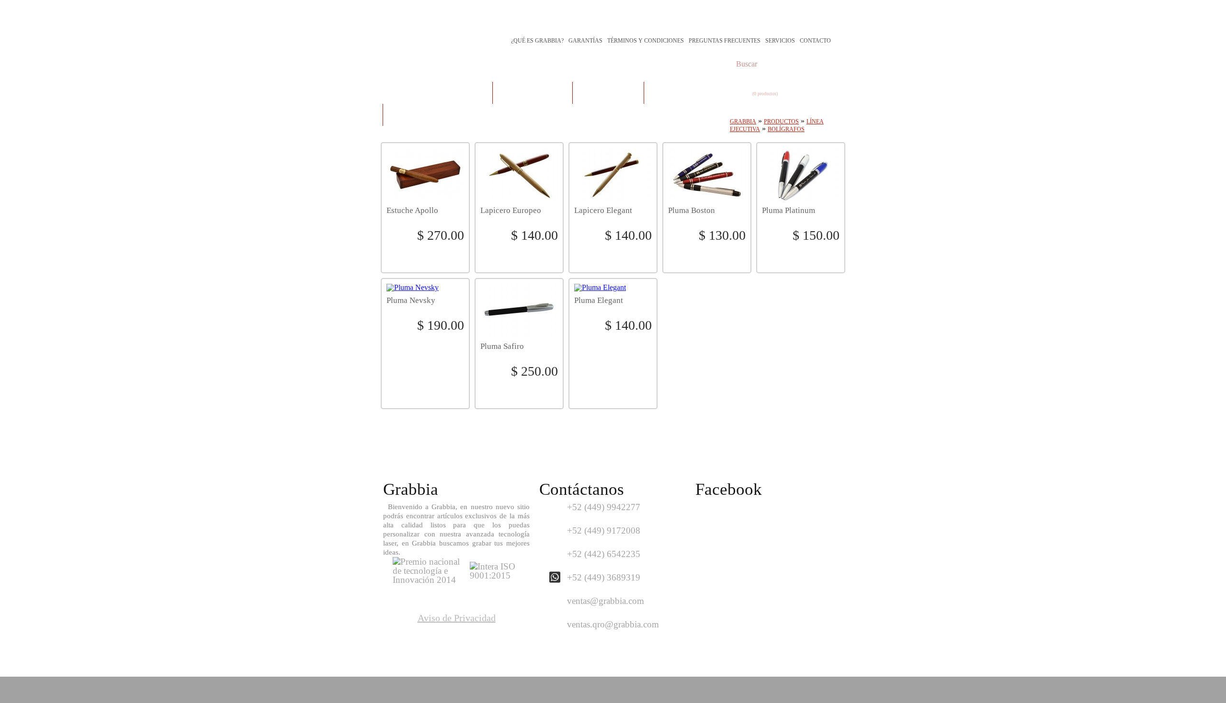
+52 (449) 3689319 (603, 577)
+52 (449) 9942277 (603, 507)
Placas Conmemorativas (437, 93)
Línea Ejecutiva (608, 93)
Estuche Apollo (412, 210)
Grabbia (743, 121)
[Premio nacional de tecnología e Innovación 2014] (426, 580)
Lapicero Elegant (603, 210)
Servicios (780, 40)
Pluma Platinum (788, 210)
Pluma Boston (691, 210)
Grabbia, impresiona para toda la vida (467, 20)
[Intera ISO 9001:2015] (493, 575)
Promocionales (680, 93)
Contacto (815, 40)
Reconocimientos (532, 93)
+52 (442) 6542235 (603, 554)
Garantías (585, 40)
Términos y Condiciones (645, 40)
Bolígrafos (786, 129)
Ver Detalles (425, 254)
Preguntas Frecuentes (725, 40)
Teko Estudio (810, 689)
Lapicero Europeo (510, 210)
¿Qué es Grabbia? (537, 40)
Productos (781, 121)
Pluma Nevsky (410, 300)
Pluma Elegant (598, 300)
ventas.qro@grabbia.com (613, 624)
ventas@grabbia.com (605, 601)
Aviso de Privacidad (457, 618)
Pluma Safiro (502, 346)
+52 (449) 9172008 (603, 530)
